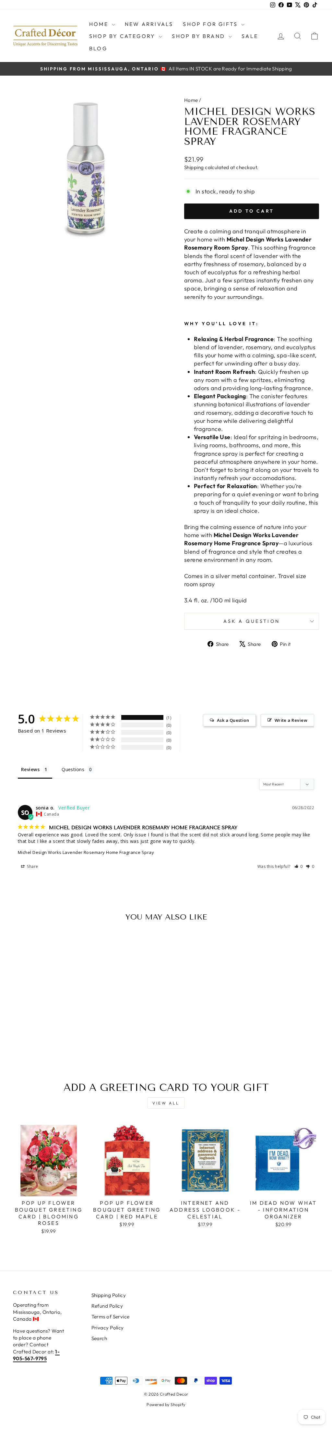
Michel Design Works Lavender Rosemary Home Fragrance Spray (86, 852)
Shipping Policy (108, 1295)
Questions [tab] (73, 769)
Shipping (194, 167)
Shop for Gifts (211, 24)
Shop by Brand (199, 36)
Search (99, 1338)
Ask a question (251, 621)
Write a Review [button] (291, 720)
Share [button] (32, 866)
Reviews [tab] (30, 769)
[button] (299, 866)
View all (166, 1103)
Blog (98, 48)
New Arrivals (149, 24)
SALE (250, 36)
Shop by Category (123, 36)
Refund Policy (107, 1306)
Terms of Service (110, 1317)
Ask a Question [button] (233, 720)
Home (99, 24)
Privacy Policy (107, 1328)
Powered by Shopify (166, 1404)
